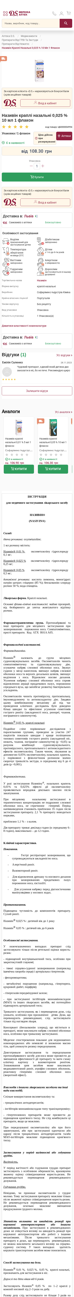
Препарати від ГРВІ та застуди (20, 40)
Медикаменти (29, 36)
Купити (39, 177)
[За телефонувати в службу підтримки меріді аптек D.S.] (54, 14)
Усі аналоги (62, 412)
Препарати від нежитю (15, 43)
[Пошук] (66, 23)
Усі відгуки (63, 355)
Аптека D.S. (8, 36)
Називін (42, 280)
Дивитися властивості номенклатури (24, 325)
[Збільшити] (43, 166)
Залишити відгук (37, 390)
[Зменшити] (31, 166)
